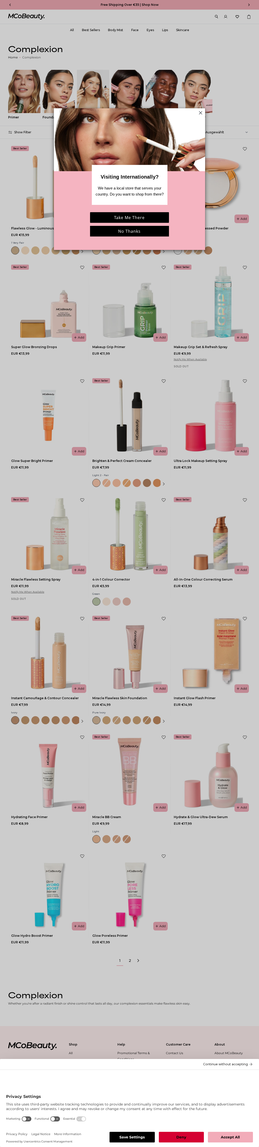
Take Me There (129, 217)
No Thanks (129, 231)
